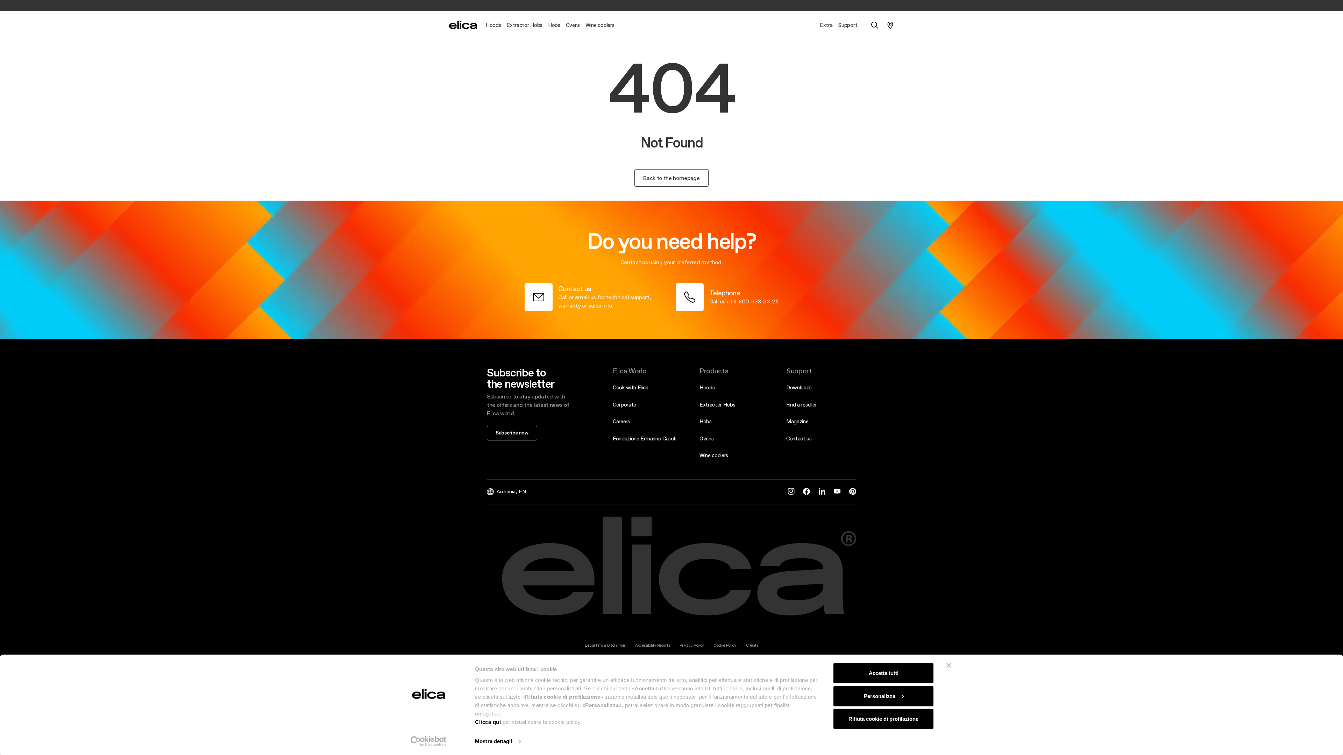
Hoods (707, 387)
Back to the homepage (671, 178)
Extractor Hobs (717, 404)
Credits (752, 645)
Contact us (799, 438)
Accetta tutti (883, 673)
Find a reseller (801, 404)
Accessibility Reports (652, 645)
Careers (621, 421)
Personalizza (879, 696)
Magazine (797, 421)
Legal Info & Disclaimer (605, 645)
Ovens (706, 438)
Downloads (799, 387)
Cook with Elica (630, 387)
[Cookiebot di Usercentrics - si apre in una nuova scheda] (428, 741)
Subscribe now (512, 432)
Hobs (705, 421)
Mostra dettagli (493, 741)
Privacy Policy (692, 645)
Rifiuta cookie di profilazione (883, 719)
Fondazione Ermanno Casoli (644, 438)
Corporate (624, 404)
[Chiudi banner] (948, 665)
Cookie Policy (724, 645)
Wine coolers (713, 455)
